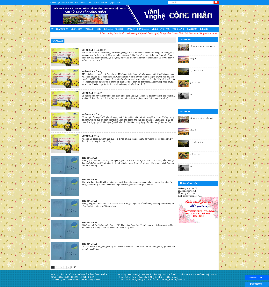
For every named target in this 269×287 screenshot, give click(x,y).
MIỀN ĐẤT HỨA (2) (92, 114)
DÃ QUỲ (193, 59)
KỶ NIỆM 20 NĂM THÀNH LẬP (202, 47)
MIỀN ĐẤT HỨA (90, 136)
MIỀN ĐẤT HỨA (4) (92, 71)
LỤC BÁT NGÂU (196, 71)
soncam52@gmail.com (91, 279)
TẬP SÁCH (58, 41)
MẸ (191, 95)
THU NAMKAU (90, 158)
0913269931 (257, 284)
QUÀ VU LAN (195, 83)
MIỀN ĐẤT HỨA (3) (92, 93)
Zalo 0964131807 (256, 278)
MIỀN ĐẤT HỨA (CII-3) (94, 50)
